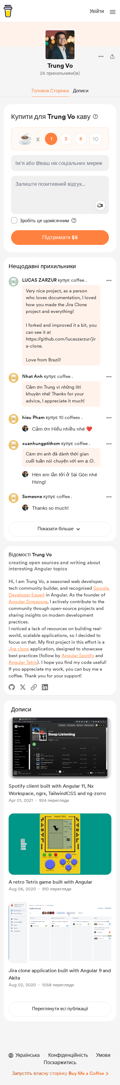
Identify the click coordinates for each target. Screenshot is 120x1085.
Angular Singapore (28, 601)
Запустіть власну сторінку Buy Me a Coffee (58, 1073)
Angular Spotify (78, 655)
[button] (112, 12)
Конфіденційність (68, 1055)
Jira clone (19, 649)
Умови (103, 1055)
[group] (60, 764)
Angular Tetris (23, 662)
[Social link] (34, 687)
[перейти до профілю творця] (60, 44)
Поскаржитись (60, 1062)
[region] (60, 178)
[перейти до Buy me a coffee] (8, 11)
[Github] (12, 687)
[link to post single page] (60, 761)
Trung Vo (60, 65)
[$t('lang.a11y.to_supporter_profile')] (25, 428)
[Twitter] (23, 687)
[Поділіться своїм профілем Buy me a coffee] (112, 56)
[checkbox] (40, 220)
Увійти (97, 11)
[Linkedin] (45, 687)
